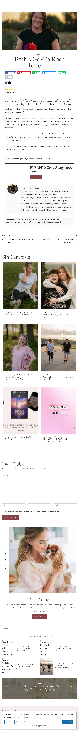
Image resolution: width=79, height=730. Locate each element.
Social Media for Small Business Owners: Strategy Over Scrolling (25, 648)
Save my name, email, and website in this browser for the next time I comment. (31, 512)
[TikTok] (12, 710)
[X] (9, 82)
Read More (25, 717)
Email (31, 506)
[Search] (74, 628)
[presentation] (20, 285)
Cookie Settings (21, 722)
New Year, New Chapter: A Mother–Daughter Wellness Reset (64, 648)
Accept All (67, 722)
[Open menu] (75, 3)
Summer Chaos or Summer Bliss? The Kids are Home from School (60, 239)
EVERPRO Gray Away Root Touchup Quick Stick (37, 118)
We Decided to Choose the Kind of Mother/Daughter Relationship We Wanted (58, 377)
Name (5, 506)
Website (58, 506)
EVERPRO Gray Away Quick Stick (37, 102)
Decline (9, 722)
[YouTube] (16, 710)
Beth (18, 92)
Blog (39, 54)
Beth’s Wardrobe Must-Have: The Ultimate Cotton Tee (17, 239)
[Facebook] (6, 82)
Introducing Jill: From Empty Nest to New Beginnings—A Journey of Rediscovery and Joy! (19, 377)
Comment (6, 475)
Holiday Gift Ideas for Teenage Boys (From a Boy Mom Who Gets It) (57, 314)
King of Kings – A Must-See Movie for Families (19, 438)
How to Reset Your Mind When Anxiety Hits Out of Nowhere (18, 313)
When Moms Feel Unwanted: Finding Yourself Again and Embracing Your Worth (55, 439)
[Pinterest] (9, 710)
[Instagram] (6, 710)
